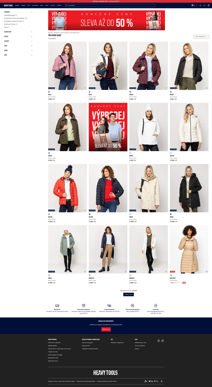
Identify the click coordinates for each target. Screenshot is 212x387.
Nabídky (59, 5)
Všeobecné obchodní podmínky (86, 381)
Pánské (23, 5)
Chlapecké (35, 5)
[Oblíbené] (204, 5)
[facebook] (158, 340)
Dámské (17, 5)
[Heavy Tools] (8, 5)
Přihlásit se (106, 329)
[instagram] (162, 340)
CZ (194, 5)
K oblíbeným (85, 88)
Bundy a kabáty (64, 33)
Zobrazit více (128, 294)
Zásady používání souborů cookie (106, 381)
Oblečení (56, 33)
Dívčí (28, 5)
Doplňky (52, 5)
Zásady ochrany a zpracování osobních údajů (61, 381)
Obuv (41, 5)
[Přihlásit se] (200, 5)
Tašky (46, 5)
